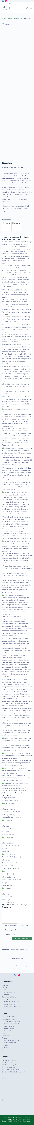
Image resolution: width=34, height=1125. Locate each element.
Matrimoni (5, 985)
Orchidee (5, 1035)
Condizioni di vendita (11, 1002)
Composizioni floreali (11, 1024)
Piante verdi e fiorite (11, 1040)
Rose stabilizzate (10, 1031)
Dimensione (6, 219)
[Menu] (31, 8)
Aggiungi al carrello (22, 938)
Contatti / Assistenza (9, 997)
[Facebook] (3, 1)
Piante (4, 1038)
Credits (11, 1123)
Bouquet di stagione (19, 950)
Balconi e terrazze (10, 1043)
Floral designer (9, 1026)
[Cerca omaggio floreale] (9, 8)
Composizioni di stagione (11, 1021)
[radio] (7, 226)
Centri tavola (9, 1028)
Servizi (6, 995)
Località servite (9, 992)
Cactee (6, 1045)
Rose (4, 1033)
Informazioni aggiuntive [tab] (17, 958)
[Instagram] (6, 1)
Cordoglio (5, 1050)
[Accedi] (27, 8)
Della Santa (6, 987)
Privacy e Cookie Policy (12, 1006)
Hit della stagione (8, 1017)
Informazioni (6, 999)
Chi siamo (7, 990)
